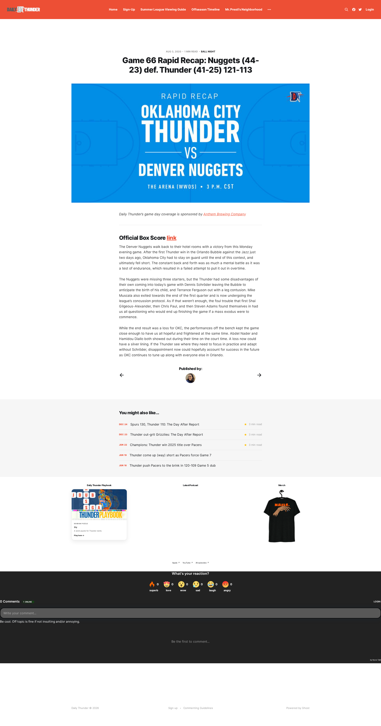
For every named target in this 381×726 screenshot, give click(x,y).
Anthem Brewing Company (224, 214)
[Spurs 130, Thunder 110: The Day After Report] (190, 424)
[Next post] (259, 375)
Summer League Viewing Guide (163, 9)
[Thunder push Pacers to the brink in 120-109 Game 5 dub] (190, 465)
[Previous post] (121, 375)
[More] (269, 10)
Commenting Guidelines (198, 708)
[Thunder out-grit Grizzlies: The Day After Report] (190, 434)
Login (370, 9)
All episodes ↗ (202, 563)
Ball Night (208, 51)
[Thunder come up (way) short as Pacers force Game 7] (190, 455)
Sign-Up (129, 9)
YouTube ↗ (188, 563)
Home (113, 9)
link (171, 237)
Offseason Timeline (205, 9)
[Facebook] (353, 9)
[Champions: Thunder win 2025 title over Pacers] (190, 445)
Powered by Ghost (298, 708)
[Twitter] (360, 9)
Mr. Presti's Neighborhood (243, 9)
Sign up (173, 708)
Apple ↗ (176, 563)
